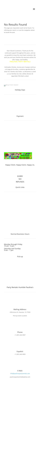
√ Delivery (8, 221)
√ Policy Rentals (10, 216)
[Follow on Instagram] (21, 170)
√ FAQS (6, 213)
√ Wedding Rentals (11, 229)
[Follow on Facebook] (17, 170)
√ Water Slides (9, 197)
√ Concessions (9, 205)
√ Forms (7, 218)
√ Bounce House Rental (13, 223)
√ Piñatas (7, 208)
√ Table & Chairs (10, 203)
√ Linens (7, 210)
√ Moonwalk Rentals (12, 226)
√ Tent (6, 200)
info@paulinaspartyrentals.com (20, 373)
